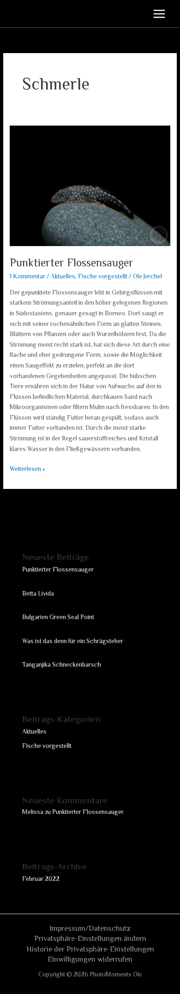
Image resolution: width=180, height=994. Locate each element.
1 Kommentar (27, 276)
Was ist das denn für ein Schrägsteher (72, 641)
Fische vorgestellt (102, 276)
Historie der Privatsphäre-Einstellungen (90, 949)
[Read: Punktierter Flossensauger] (90, 185)
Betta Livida (38, 593)
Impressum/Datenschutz (90, 928)
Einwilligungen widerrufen (90, 959)
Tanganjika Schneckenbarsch (61, 664)
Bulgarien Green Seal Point (58, 617)
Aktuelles (63, 276)
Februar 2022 (41, 878)
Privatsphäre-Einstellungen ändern (90, 938)
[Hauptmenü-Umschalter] (159, 13)
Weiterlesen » (27, 468)
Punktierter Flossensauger (71, 263)
